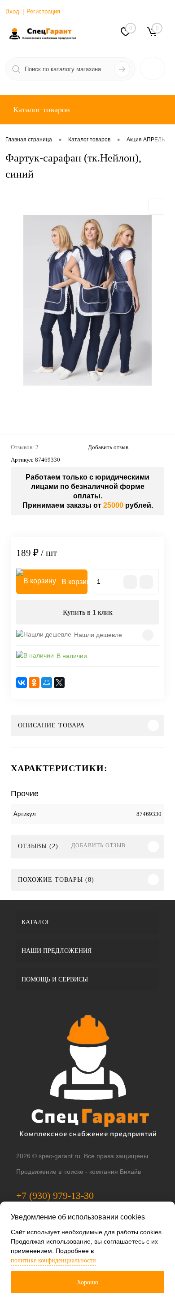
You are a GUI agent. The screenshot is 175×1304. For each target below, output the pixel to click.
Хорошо (87, 1282)
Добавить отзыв (98, 845)
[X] (59, 682)
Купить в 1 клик (88, 612)
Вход (12, 11)
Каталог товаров (40, 109)
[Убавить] (130, 582)
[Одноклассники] (34, 682)
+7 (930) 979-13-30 (55, 1195)
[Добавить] (146, 582)
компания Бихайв (115, 1171)
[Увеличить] (87, 300)
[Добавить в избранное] (156, 207)
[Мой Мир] (46, 682)
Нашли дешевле (98, 634)
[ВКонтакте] (21, 682)
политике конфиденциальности (53, 1260)
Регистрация (43, 11)
